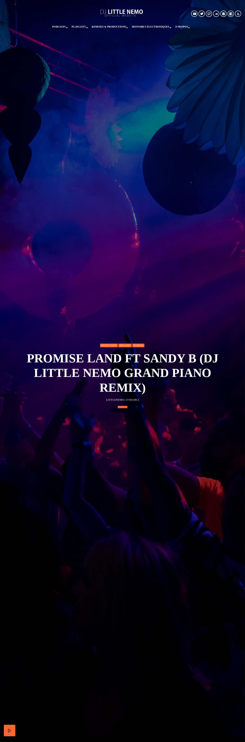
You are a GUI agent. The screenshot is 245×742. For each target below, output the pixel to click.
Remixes (138, 345)
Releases (125, 345)
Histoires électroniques (150, 26)
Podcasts (59, 26)
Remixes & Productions (109, 26)
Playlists (79, 26)
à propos (181, 26)
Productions (108, 345)
